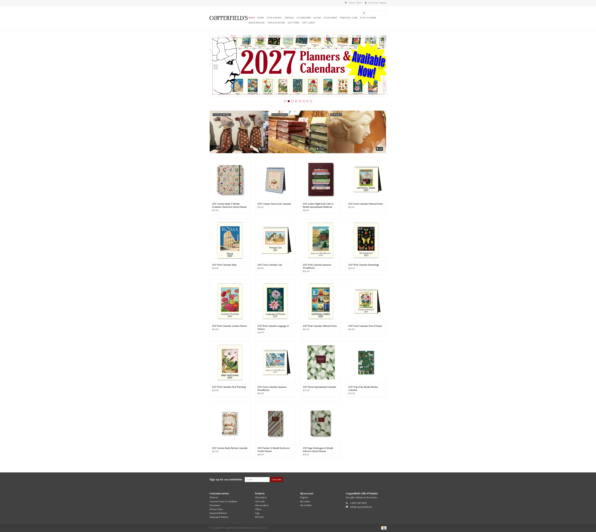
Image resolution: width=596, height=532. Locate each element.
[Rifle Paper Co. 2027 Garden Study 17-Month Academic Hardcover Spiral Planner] (230, 179)
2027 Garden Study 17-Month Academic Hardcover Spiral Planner (229, 205)
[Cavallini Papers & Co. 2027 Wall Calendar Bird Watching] (230, 362)
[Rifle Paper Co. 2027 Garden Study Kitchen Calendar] (230, 423)
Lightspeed (263, 528)
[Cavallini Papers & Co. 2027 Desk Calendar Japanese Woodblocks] (275, 362)
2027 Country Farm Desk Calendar (274, 204)
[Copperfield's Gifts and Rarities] (229, 18)
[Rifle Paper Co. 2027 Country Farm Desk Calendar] (275, 179)
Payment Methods (218, 513)
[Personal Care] (298, 66)
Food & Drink (368, 18)
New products (262, 505)
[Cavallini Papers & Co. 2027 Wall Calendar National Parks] (320, 301)
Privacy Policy (216, 509)
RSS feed (259, 517)
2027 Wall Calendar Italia (224, 265)
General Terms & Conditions (223, 501)
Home (260, 18)
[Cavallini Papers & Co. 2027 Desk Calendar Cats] (275, 240)
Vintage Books (276, 23)
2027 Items (293, 23)
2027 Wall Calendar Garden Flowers (229, 326)
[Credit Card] (383, 528)
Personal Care (348, 18)
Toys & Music (274, 18)
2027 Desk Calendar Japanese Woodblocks (272, 388)
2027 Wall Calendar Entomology (363, 265)
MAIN (251, 18)
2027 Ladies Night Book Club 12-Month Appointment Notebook (318, 205)
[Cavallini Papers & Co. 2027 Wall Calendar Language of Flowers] (275, 301)
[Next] (380, 66)
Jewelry (289, 18)
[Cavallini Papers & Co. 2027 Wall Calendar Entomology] (366, 240)
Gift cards (308, 23)
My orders (305, 501)
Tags (257, 513)
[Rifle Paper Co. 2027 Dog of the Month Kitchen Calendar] (366, 362)
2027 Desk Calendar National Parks (365, 204)
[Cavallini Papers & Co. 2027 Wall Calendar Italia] (230, 240)
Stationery (330, 18)
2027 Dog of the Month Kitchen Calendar (363, 388)
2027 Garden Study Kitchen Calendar (230, 448)
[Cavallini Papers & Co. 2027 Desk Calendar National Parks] (366, 179)
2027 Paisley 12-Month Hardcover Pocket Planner (273, 450)
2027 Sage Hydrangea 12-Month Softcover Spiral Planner (318, 450)
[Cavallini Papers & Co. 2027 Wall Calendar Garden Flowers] (230, 301)
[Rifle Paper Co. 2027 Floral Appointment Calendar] (320, 362)
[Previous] (216, 66)
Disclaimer (215, 505)
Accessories (304, 18)
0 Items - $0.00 (355, 3)
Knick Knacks (256, 23)
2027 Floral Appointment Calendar (319, 387)
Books (317, 18)
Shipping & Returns (219, 517)
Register (304, 497)
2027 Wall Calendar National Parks (320, 326)
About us (214, 497)
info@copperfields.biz (361, 507)
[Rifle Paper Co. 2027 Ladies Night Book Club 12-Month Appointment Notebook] (320, 179)
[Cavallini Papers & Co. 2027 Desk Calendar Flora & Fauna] (366, 301)
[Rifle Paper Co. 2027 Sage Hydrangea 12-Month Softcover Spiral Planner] (320, 423)
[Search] (364, 13)
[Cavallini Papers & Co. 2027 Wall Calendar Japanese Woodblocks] (320, 240)
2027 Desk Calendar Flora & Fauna (365, 326)
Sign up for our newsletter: (226, 479)
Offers (258, 509)
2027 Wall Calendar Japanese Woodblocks (317, 266)
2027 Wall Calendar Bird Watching (229, 387)
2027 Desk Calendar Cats (269, 265)
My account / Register (377, 3)
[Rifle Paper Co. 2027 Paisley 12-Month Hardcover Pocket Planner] (275, 423)
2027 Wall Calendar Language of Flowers (273, 327)
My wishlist (306, 505)
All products (261, 497)
